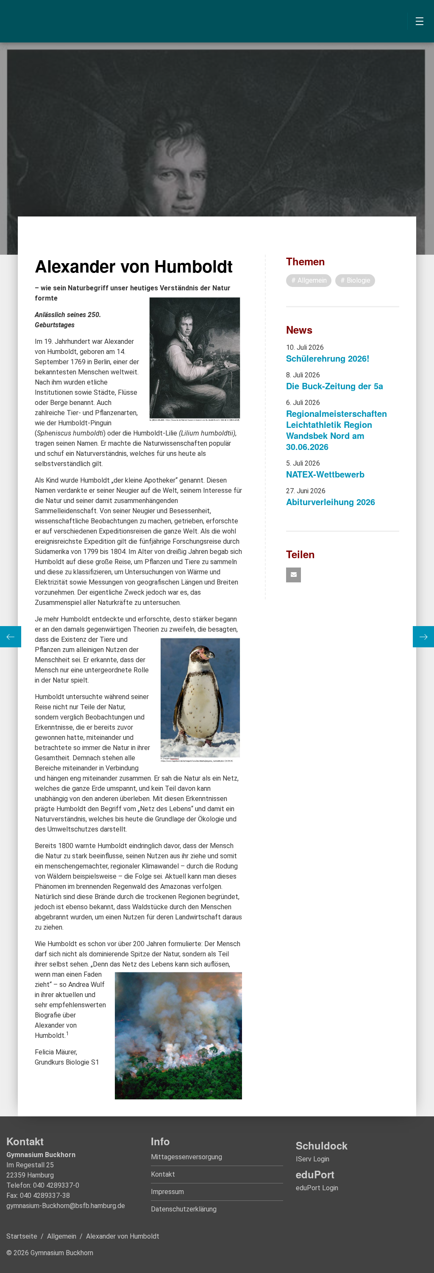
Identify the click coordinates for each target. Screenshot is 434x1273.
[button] (293, 575)
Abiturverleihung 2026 (330, 501)
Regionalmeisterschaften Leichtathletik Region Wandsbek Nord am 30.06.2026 (336, 429)
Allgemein (61, 1236)
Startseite (21, 1236)
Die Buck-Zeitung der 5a (334, 385)
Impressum (167, 1192)
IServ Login (312, 1159)
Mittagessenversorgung (186, 1157)
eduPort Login (317, 1188)
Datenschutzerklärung (184, 1209)
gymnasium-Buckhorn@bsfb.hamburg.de (65, 1206)
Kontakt (163, 1174)
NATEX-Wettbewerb (325, 474)
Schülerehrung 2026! (328, 358)
